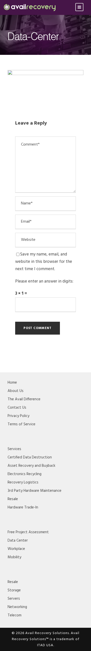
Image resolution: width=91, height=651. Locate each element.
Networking (17, 607)
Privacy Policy (18, 416)
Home (12, 383)
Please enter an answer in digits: (44, 281)
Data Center (18, 541)
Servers (14, 599)
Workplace (16, 549)
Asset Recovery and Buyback (31, 466)
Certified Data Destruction (30, 457)
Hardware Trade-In (23, 507)
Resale (13, 499)
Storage (14, 590)
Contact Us (17, 408)
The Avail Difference (24, 399)
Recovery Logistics (23, 482)
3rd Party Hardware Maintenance (34, 491)
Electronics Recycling (24, 474)
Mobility (14, 557)
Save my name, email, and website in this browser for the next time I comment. (43, 261)
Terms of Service (21, 424)
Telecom (14, 615)
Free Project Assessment (28, 532)
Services (14, 449)
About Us (16, 391)
